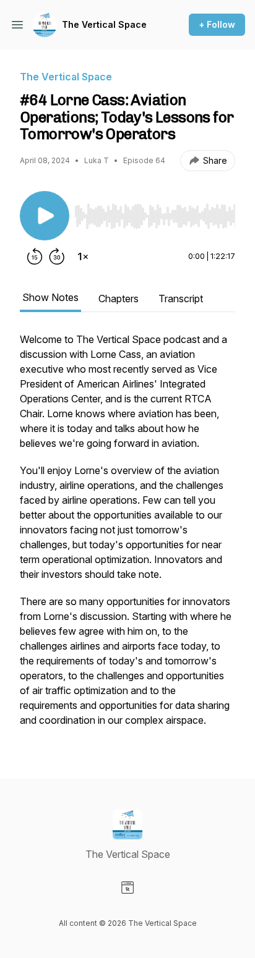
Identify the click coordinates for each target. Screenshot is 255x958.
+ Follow (217, 24)
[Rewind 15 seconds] (34, 256)
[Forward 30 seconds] (57, 256)
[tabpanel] (127, 536)
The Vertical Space (104, 24)
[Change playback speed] (83, 256)
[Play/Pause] (44, 215)
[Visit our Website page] (127, 887)
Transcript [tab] (180, 298)
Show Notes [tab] (50, 297)
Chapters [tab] (118, 298)
